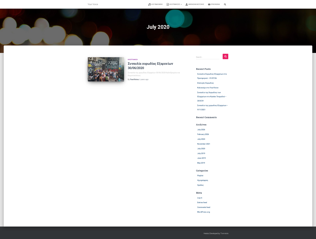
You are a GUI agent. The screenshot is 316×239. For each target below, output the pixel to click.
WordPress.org (203, 212)
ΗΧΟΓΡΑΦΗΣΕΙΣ (174, 4)
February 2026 (203, 134)
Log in (199, 198)
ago (143, 79)
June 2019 (201, 158)
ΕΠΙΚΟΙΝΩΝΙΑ (215, 4)
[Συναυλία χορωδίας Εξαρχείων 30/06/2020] (106, 69)
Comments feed (203, 207)
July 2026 (201, 130)
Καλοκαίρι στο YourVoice (207, 88)
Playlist (200, 176)
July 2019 (201, 153)
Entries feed (202, 202)
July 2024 (201, 139)
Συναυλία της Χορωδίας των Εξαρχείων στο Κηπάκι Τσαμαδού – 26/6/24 (211, 97)
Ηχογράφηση (133, 59)
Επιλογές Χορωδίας (205, 83)
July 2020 (201, 149)
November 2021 (203, 144)
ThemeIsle (224, 233)
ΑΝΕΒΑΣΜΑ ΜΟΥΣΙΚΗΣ (196, 4)
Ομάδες (200, 185)
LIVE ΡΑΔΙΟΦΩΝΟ (157, 4)
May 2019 (201, 163)
